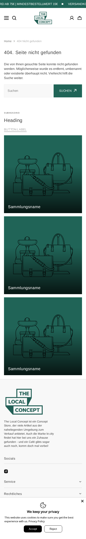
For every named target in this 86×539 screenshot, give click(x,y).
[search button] (14, 18)
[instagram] (6, 471)
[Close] (82, 501)
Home (8, 41)
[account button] (71, 18)
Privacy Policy (37, 521)
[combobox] (28, 90)
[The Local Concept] (43, 18)
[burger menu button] (6, 18)
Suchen (65, 91)
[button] (79, 18)
